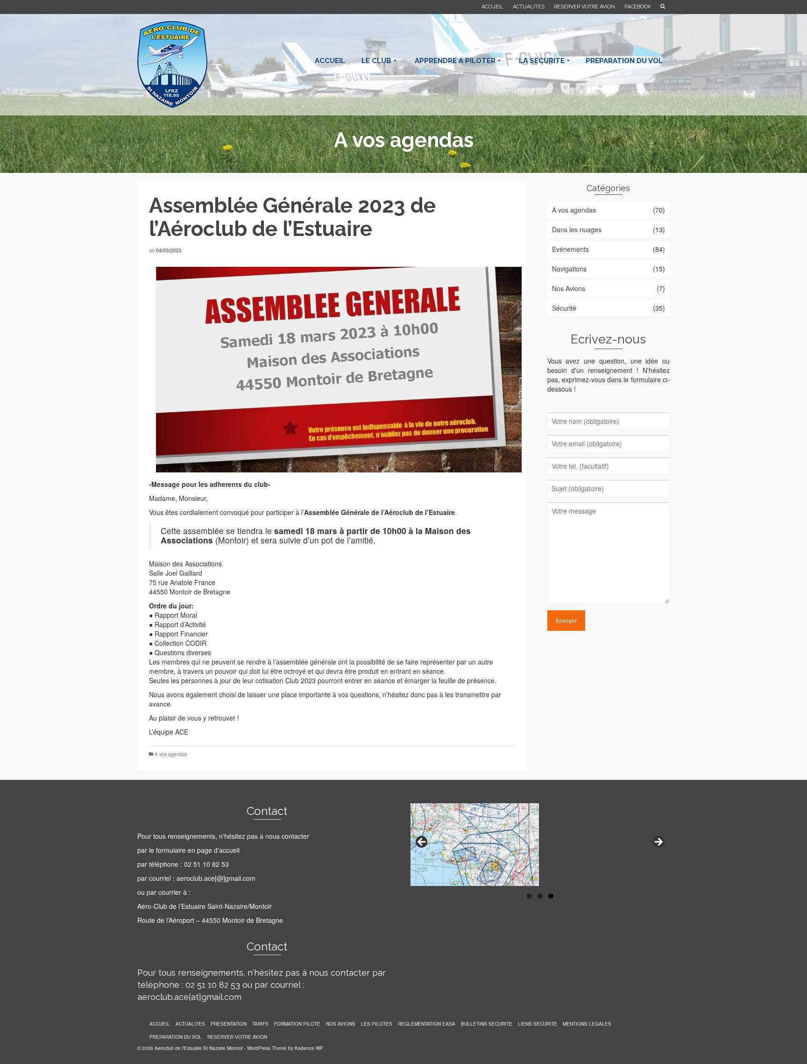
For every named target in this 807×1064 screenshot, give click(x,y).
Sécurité (564, 308)
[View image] (332, 369)
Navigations (569, 268)
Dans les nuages (577, 229)
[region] (540, 844)
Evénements (570, 249)
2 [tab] (540, 896)
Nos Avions (568, 288)
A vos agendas (171, 754)
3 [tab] (550, 896)
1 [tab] (529, 896)
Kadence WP (309, 1048)
